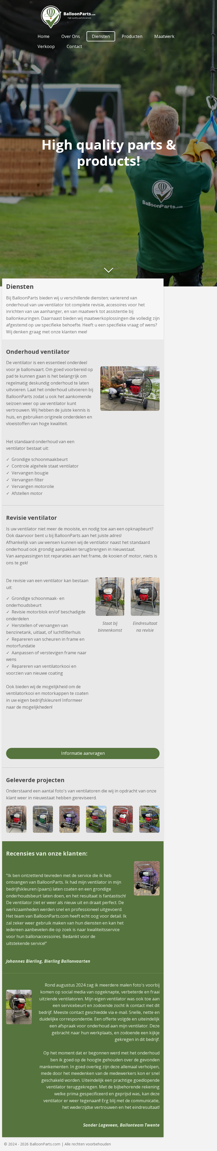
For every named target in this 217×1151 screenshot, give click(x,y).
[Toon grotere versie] (110, 596)
